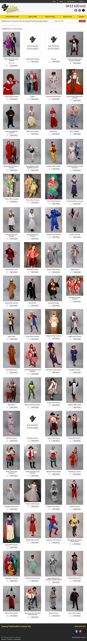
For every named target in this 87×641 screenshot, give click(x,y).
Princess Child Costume (11, 506)
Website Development (76, 637)
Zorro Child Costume (75, 613)
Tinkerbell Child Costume (32, 578)
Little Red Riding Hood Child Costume (32, 370)
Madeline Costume (74, 370)
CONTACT (81, 1)
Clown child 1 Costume (11, 199)
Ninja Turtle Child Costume (32, 404)
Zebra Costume (53, 613)
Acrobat (53, 59)
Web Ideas (84, 637)
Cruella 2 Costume (74, 234)
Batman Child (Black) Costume (11, 132)
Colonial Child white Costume (32, 235)
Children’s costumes (16, 25)
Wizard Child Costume (11, 613)
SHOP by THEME (32, 16)
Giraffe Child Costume (11, 303)
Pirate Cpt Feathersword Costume (32, 472)
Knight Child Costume (74, 336)
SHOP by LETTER (67, 16)
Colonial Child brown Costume (11, 235)
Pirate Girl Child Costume (53, 471)
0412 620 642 (76, 6)
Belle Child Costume (32, 131)
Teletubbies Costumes (11, 578)
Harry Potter (32, 303)
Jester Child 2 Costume (32, 336)
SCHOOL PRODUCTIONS (12, 16)
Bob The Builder (74, 131)
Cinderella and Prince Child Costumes (74, 167)
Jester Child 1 (11, 336)
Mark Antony (11, 404)
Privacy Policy (9, 639)
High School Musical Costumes (74, 298)
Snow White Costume (11, 544)
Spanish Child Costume (32, 540)
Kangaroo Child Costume (53, 336)
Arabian (32, 96)
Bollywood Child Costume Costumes (11, 167)
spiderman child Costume (53, 540)
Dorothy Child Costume (53, 269)
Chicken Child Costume (53, 166)
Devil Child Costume (11, 269)
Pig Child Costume (11, 438)
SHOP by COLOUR (49, 16)
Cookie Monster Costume (53, 234)
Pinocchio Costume (32, 438)
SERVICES (81, 16)
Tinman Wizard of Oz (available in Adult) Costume (53, 578)
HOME (54, 1)
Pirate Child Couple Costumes (11, 472)
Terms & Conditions (17, 639)
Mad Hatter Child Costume (53, 370)
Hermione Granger (53, 303)
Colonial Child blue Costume (74, 201)
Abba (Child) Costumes (32, 59)
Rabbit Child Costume (53, 506)
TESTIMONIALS (71, 1)
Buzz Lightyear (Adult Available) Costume (32, 167)
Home (2, 25)
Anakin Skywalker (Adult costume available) (74, 59)
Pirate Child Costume (53, 438)
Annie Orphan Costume (11, 96)
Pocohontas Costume (74, 471)
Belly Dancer (53, 131)
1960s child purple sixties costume (11, 59)
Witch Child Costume (74, 578)
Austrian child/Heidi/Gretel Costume (75, 97)
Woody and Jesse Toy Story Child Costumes (33, 613)
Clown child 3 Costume (53, 201)
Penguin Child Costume (74, 404)
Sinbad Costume (74, 506)
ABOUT (61, 1)
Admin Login (3, 639)
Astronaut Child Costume (53, 96)
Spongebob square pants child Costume (75, 540)
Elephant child (75, 269)
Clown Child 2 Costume (32, 200)
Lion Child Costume (11, 370)
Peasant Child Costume (53, 402)
